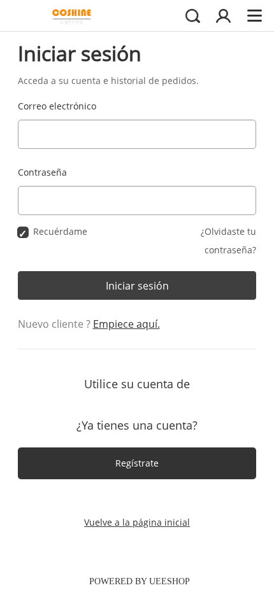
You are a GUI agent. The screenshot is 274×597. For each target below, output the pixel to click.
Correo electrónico (57, 106)
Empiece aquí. (126, 324)
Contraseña (42, 172)
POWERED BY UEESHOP (139, 581)
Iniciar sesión (137, 286)
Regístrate (137, 463)
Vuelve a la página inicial (137, 522)
